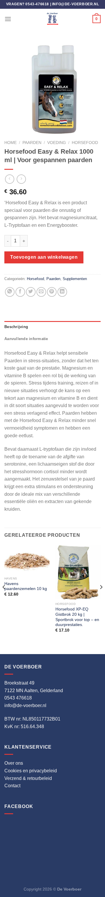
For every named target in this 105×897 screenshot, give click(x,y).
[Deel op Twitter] (31, 292)
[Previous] (4, 599)
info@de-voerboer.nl (75, 4)
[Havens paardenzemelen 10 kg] (27, 559)
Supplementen (75, 279)
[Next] (101, 599)
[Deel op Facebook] (20, 292)
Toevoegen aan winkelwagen (44, 257)
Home (10, 142)
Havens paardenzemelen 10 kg (25, 586)
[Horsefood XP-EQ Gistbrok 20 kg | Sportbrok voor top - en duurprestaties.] (78, 572)
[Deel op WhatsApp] (10, 292)
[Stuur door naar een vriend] (41, 292)
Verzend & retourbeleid (28, 778)
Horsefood (85, 142)
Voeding (56, 142)
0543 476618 (18, 697)
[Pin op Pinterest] (52, 292)
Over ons (13, 763)
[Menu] (7, 19)
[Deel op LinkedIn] (62, 292)
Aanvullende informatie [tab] (26, 339)
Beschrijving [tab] (16, 327)
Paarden (31, 142)
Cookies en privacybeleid (30, 770)
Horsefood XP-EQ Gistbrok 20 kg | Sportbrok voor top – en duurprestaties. (77, 617)
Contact (12, 785)
